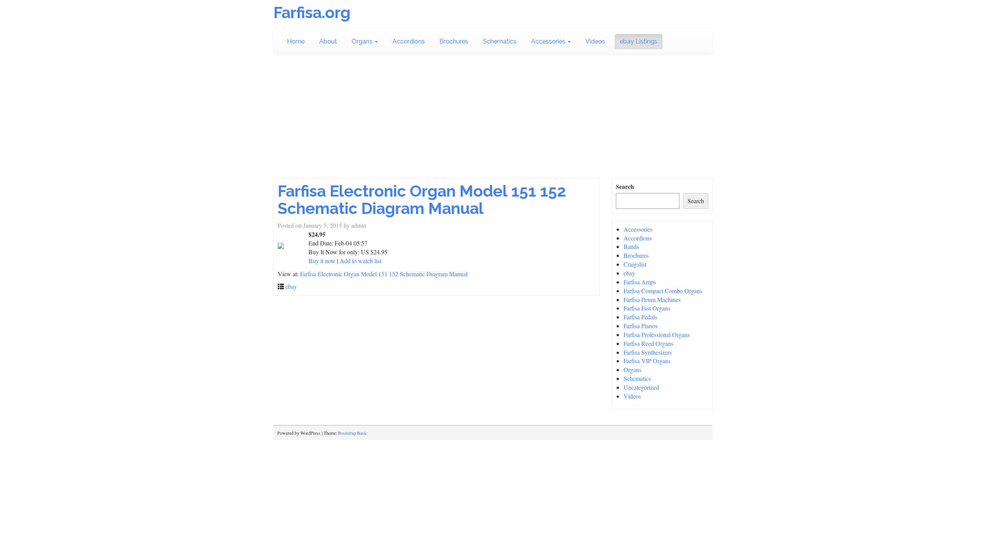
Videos (595, 41)
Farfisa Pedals (640, 317)
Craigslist (635, 264)
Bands (631, 246)
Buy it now (322, 261)
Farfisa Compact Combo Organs (663, 291)
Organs (363, 41)
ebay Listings (638, 41)
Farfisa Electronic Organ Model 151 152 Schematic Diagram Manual (422, 200)
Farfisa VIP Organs (647, 361)
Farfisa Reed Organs (648, 343)
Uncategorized (641, 387)
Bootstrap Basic (352, 433)
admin (358, 225)
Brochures (453, 41)
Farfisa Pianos (640, 326)
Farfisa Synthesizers (648, 352)
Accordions (408, 41)
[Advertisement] (493, 120)
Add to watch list (360, 261)
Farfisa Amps (640, 282)
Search (625, 186)
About (328, 41)
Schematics (499, 41)
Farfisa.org (311, 12)
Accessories (549, 41)
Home (296, 41)
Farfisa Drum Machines (652, 299)
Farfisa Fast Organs (647, 308)
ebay (291, 286)
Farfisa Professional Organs (657, 334)
